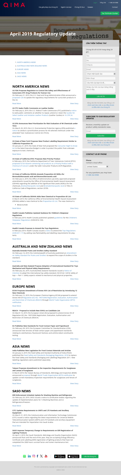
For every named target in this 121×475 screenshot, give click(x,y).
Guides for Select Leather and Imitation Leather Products (43, 114)
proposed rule (18, 97)
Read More (16, 103)
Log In (95, 2)
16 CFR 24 (68, 115)
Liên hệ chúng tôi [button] (90, 456)
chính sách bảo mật (95, 105)
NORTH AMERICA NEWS (26, 62)
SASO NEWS (22, 76)
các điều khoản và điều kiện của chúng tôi (103, 106)
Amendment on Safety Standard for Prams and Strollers (44, 254)
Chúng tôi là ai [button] (79, 7)
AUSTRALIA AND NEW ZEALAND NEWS (32, 66)
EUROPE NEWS (23, 69)
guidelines (58, 218)
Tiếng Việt (103, 2)
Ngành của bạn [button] (66, 7)
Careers (90, 7)
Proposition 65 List (50, 201)
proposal (26, 375)
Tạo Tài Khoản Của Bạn (110, 13)
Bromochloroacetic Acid (30, 186)
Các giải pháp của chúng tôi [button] (48, 7)
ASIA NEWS (21, 73)
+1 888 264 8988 (113, 2)
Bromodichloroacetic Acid (54, 186)
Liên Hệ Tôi (101, 96)
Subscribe (100, 136)
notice (74, 110)
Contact (115, 7)
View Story (74, 103)
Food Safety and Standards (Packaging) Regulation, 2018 (46, 355)
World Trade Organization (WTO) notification (55, 375)
